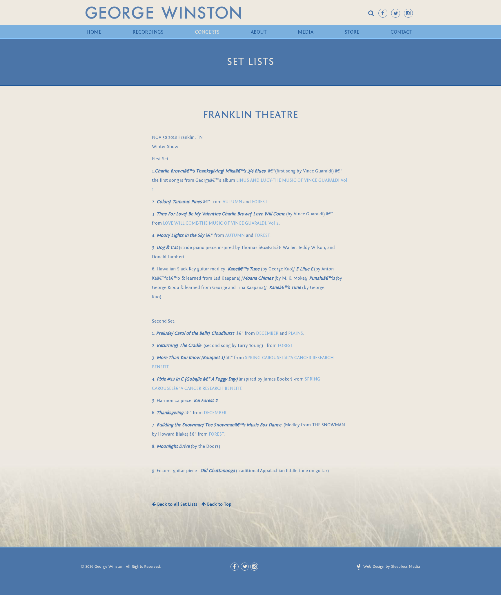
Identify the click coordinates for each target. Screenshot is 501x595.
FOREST (259, 201)
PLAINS (295, 333)
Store (352, 32)
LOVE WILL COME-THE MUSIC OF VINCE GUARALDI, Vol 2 (220, 223)
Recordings (148, 32)
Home (93, 32)
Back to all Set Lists (176, 504)
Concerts (207, 32)
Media (305, 32)
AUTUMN (232, 201)
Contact (401, 32)
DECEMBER (267, 333)
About (258, 32)
